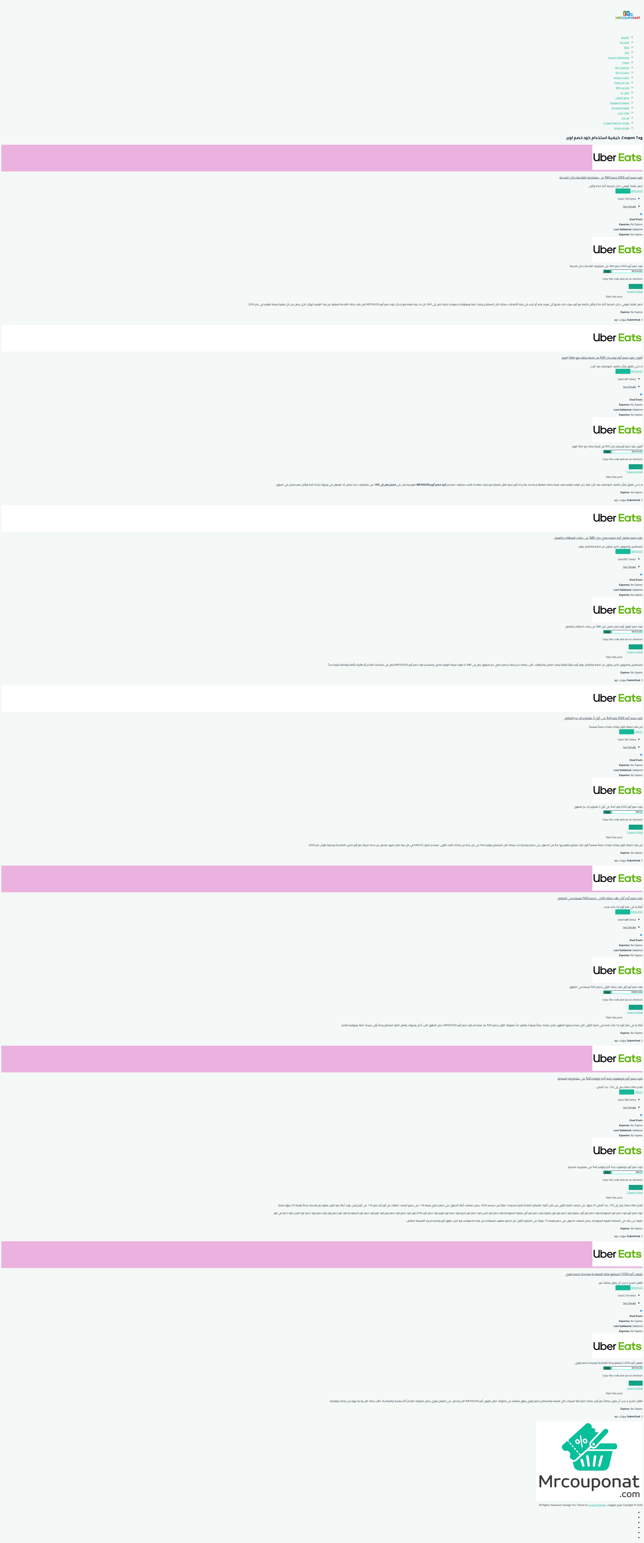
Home (625, 62)
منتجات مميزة (621, 127)
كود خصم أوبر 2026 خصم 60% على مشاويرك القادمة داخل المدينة (601, 177)
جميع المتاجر (622, 97)
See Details (629, 206)
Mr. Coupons (622, 67)
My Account (622, 72)
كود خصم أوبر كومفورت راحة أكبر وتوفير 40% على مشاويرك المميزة (600, 1078)
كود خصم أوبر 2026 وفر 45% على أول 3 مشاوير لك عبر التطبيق (603, 718)
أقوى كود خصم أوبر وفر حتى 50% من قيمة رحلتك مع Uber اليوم (602, 358)
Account (624, 42)
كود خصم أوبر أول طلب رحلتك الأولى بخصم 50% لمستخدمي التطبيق (600, 898)
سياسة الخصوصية (619, 102)
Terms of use (621, 82)
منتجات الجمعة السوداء (616, 122)
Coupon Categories (618, 57)
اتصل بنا (625, 92)
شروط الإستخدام (620, 107)
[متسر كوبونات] (628, 29)
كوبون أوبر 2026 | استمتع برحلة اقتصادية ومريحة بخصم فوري (604, 1274)
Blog (626, 47)
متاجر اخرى (623, 112)
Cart (627, 52)
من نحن (625, 117)
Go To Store (636, 286)
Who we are (622, 87)
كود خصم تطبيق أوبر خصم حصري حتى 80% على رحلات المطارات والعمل (598, 538)
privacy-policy (621, 77)
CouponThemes (597, 1504)
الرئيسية (625, 37)
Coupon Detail (635, 291)
